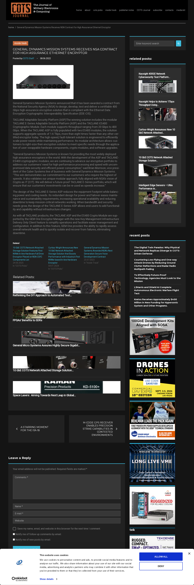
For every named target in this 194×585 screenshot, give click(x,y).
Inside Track (20, 43)
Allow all (161, 556)
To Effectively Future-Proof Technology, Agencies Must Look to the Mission (157, 278)
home (79, 10)
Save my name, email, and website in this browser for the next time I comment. (58, 528)
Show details (47, 579)
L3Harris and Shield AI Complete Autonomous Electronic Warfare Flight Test (156, 290)
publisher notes (126, 10)
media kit (180, 10)
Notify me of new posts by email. (33, 539)
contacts (169, 10)
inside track (110, 10)
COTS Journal (143, 10)
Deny (161, 566)
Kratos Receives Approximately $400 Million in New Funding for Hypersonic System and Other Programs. (156, 302)
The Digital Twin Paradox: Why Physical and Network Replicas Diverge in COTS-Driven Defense (157, 250)
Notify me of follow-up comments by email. (38, 534)
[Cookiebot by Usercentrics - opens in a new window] (19, 579)
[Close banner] (189, 553)
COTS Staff (28, 58)
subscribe (157, 10)
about (87, 10)
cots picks (98, 10)
